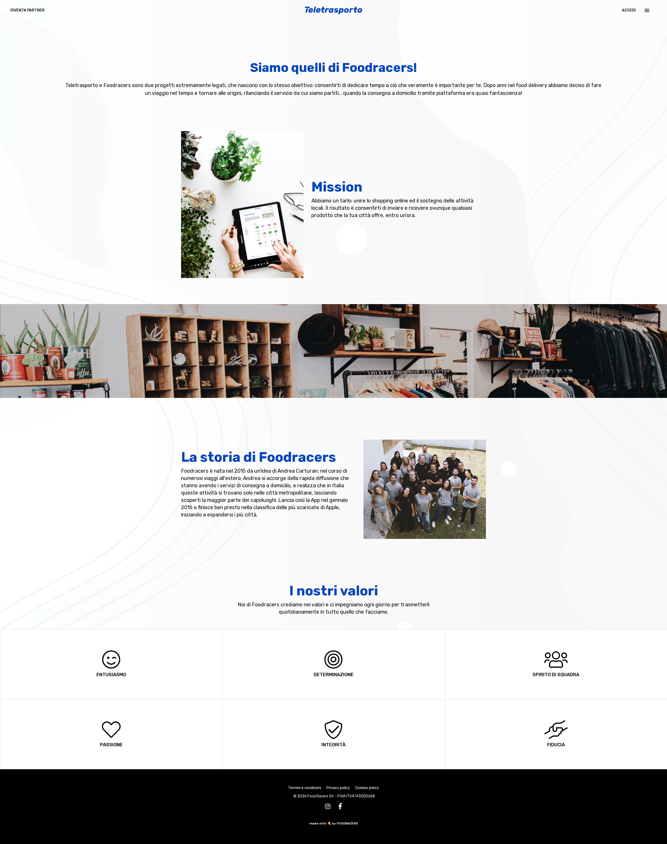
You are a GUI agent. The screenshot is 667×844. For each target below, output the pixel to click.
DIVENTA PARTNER (27, 10)
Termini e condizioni (304, 788)
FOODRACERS (347, 823)
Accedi (629, 10)
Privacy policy (338, 788)
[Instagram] (327, 806)
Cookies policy (367, 788)
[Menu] (646, 10)
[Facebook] (340, 806)
